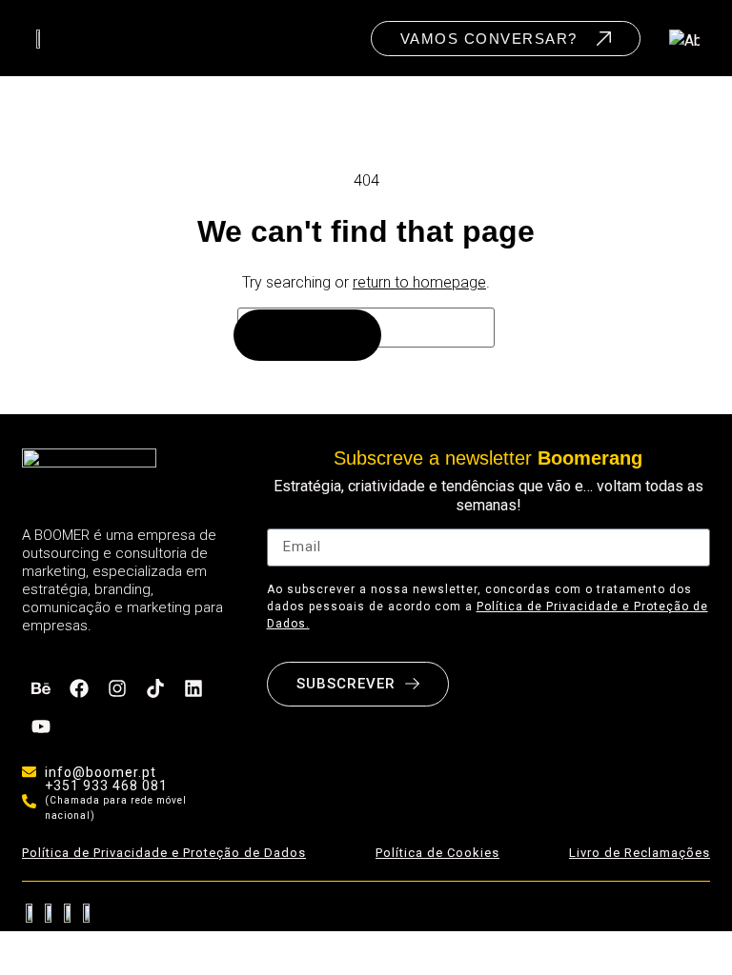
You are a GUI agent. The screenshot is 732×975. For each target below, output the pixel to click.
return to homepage (419, 282)
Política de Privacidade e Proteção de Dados (164, 853)
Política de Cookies (437, 853)
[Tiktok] (155, 688)
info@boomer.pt (100, 772)
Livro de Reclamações (639, 853)
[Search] (307, 335)
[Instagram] (117, 688)
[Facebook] (79, 688)
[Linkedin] (193, 688)
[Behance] (41, 688)
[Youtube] (41, 726)
